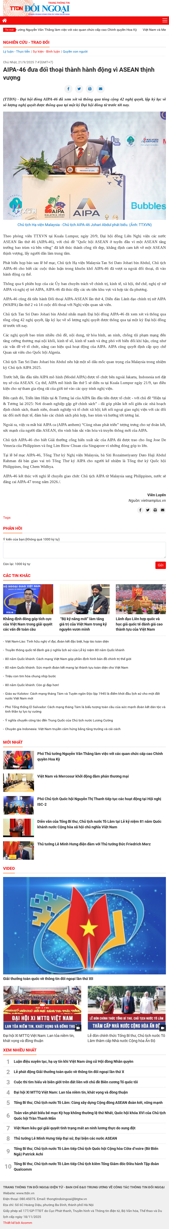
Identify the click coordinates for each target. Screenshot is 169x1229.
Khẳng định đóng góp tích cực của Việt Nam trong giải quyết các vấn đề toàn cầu (27, 624)
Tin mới (9, 29)
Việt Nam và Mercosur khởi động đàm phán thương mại (83, 776)
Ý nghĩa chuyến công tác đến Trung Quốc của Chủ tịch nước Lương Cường (59, 720)
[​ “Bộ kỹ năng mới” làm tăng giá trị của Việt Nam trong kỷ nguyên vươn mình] (84, 599)
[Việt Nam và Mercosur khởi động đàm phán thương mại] (18, 782)
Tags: (7, 517)
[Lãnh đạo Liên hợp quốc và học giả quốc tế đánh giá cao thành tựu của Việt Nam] (141, 599)
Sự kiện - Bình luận (46, 51)
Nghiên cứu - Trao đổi (26, 42)
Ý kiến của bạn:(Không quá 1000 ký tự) (31, 539)
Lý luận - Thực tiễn (16, 51)
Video (9, 868)
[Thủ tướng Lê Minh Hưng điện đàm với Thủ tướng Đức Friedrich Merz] (18, 850)
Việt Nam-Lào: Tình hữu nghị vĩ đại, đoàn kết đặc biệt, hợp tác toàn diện (57, 641)
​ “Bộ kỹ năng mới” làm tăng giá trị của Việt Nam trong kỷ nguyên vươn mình (83, 624)
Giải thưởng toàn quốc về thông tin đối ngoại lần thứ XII (48, 978)
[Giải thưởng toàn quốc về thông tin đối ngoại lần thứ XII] (84, 925)
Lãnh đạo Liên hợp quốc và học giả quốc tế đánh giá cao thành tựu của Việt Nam (139, 624)
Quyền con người (75, 51)
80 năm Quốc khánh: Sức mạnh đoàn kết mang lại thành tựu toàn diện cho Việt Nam (66, 667)
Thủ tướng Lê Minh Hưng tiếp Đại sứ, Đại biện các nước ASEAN (65, 1138)
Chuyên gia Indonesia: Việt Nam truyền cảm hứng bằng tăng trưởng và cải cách (63, 729)
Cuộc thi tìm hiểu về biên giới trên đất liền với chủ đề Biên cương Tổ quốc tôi (76, 1082)
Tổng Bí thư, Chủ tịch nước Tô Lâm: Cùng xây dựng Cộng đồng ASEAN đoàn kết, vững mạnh (88, 1102)
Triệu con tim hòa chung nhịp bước (30, 676)
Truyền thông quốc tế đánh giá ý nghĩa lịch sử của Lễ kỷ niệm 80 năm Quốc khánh (64, 650)
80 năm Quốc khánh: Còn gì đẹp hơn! (32, 685)
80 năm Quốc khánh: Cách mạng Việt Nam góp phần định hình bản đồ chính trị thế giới (68, 659)
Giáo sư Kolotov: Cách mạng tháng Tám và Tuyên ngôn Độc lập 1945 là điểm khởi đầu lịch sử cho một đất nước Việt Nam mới (82, 696)
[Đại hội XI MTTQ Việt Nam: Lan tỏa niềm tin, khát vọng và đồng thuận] (42, 1007)
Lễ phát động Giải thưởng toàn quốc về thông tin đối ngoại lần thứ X (69, 1072)
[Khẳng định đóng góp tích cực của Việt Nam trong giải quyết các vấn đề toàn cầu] (28, 599)
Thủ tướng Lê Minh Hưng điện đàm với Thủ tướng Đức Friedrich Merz (94, 844)
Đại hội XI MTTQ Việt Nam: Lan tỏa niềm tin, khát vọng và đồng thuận (71, 1092)
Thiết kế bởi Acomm (17, 1223)
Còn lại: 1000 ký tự (16, 564)
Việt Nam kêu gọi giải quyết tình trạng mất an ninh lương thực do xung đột (74, 1128)
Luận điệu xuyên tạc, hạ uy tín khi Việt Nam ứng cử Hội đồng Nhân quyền (73, 1061)
